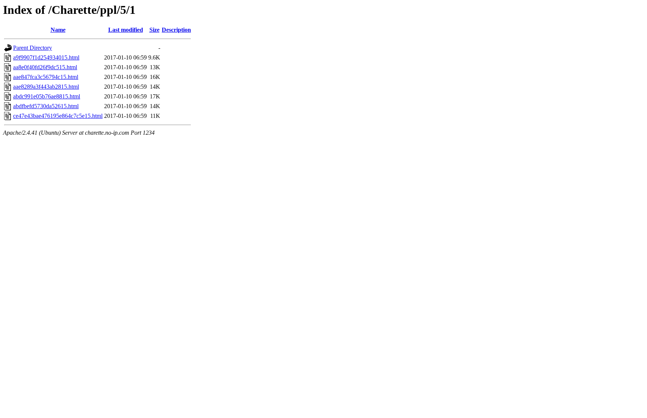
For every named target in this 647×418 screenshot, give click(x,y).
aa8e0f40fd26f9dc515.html (45, 67)
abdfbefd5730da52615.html (46, 106)
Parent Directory (32, 48)
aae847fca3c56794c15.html (45, 77)
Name (58, 30)
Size (154, 30)
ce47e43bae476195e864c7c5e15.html (58, 116)
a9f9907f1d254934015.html (46, 57)
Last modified (125, 30)
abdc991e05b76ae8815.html (46, 96)
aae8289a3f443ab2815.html (46, 86)
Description (176, 30)
